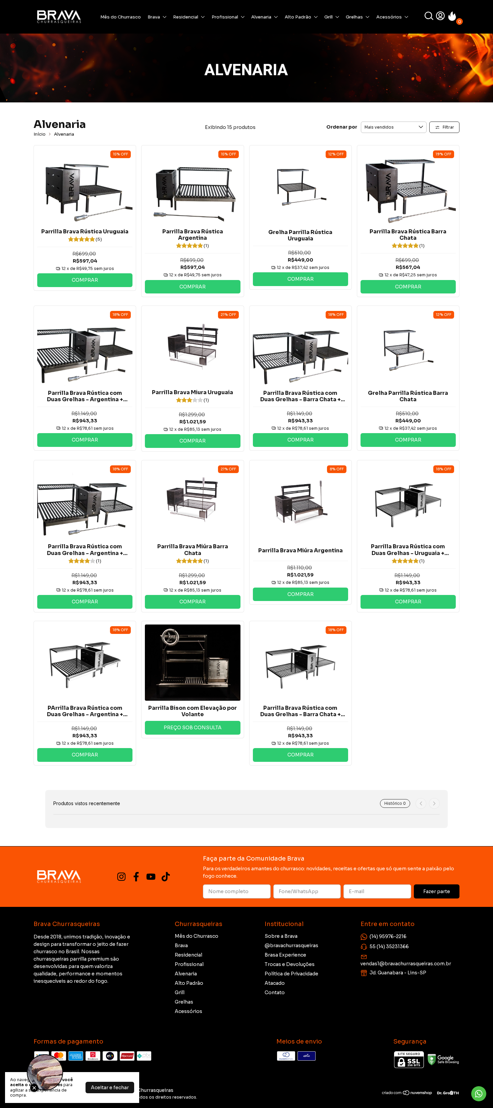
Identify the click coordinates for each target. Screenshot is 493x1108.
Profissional (225, 17)
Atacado (275, 983)
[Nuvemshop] (407, 1094)
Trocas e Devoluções (290, 964)
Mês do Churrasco (120, 17)
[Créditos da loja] (446, 1093)
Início (40, 134)
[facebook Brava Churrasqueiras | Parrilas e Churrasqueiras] (136, 876)
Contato (275, 992)
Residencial (185, 17)
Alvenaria (261, 17)
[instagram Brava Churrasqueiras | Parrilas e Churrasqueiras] (121, 876)
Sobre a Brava (281, 936)
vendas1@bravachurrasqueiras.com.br (406, 964)
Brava (154, 17)
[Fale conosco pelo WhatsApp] (478, 1093)
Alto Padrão (298, 17)
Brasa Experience (285, 955)
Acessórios (389, 17)
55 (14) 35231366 (389, 946)
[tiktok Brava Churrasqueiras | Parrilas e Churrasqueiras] (165, 876)
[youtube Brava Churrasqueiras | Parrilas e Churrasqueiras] (151, 876)
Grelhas (354, 17)
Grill (328, 17)
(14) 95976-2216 (388, 936)
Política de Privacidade (291, 974)
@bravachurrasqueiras (291, 945)
